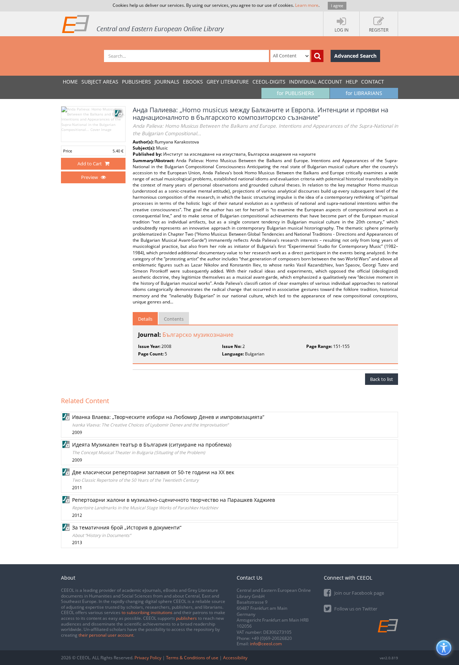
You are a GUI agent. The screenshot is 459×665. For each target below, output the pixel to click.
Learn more (306, 5)
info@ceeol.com (266, 644)
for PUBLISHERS (295, 93)
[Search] (317, 56)
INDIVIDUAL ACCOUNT (315, 81)
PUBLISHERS (136, 81)
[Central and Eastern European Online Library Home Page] (143, 23)
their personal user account (106, 635)
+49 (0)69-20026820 (271, 638)
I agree (337, 5)
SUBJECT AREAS (99, 81)
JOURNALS (167, 81)
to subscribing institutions (147, 612)
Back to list (381, 379)
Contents (174, 319)
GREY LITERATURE (228, 81)
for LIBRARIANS (364, 93)
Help (352, 81)
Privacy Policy (147, 658)
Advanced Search (355, 55)
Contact (372, 81)
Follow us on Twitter (355, 608)
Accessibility (235, 658)
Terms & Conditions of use (192, 658)
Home (70, 81)
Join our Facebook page (358, 593)
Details (145, 319)
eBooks (193, 81)
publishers (186, 618)
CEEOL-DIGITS (268, 81)
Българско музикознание (197, 335)
